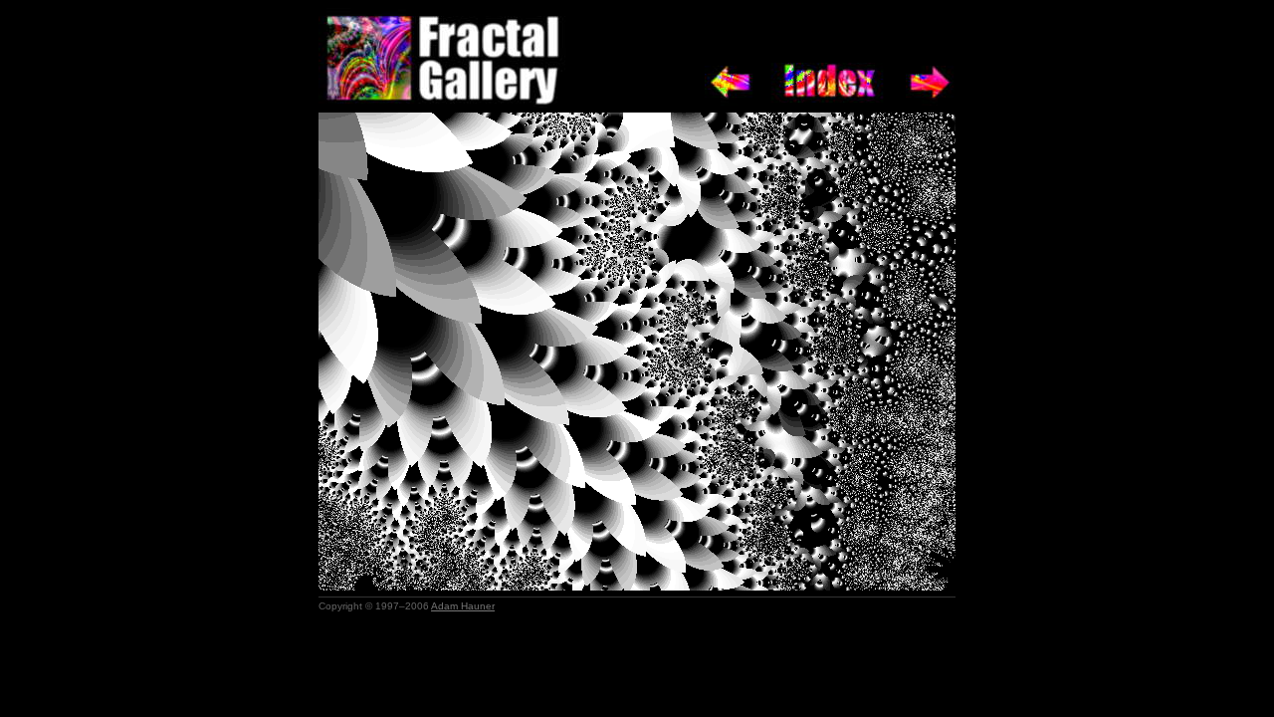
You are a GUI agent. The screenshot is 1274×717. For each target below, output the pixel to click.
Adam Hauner (463, 605)
